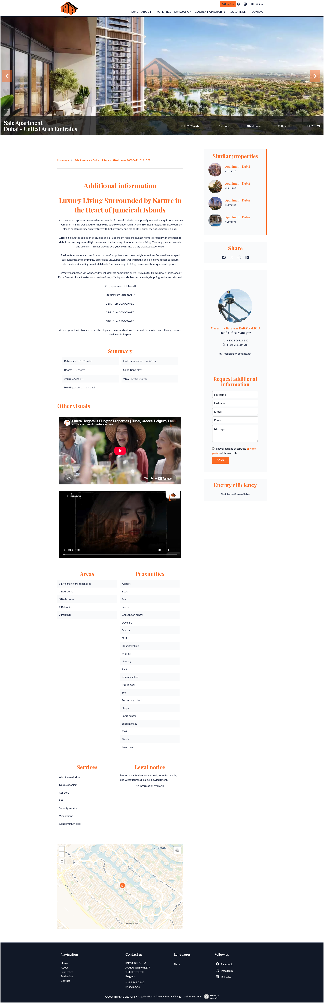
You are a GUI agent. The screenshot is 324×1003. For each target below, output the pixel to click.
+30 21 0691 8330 (237, 340)
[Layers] (177, 850)
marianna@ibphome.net (237, 353)
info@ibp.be (132, 986)
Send (220, 460)
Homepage (63, 160)
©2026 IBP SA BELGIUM (120, 996)
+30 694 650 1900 (237, 344)
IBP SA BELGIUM (135, 963)
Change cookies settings (187, 996)
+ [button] (62, 849)
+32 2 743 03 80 (134, 982)
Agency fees (163, 996)
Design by (214, 996)
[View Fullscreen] (61, 861)
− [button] (62, 854)
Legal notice (145, 996)
